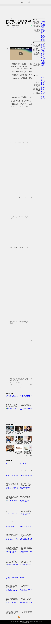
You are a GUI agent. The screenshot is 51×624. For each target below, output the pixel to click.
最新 (7, 5)
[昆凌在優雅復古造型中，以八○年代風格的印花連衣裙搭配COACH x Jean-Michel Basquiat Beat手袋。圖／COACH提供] (21, 208)
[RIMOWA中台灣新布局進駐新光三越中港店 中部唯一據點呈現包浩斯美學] (43, 97)
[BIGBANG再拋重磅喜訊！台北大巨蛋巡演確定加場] (26, 581)
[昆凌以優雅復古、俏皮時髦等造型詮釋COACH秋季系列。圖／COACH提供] (19, 35)
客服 (15, 621)
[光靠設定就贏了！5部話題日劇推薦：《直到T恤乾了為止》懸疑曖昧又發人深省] (26, 530)
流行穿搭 (16, 5)
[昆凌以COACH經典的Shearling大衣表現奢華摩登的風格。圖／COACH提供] (21, 233)
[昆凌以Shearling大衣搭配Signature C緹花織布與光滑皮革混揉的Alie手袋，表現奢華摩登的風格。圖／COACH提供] (21, 188)
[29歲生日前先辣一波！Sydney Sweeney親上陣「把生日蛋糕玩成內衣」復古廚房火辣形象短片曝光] (26, 504)
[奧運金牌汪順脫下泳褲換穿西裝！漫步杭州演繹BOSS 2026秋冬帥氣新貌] (43, 85)
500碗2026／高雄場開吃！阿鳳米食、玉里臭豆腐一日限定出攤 (25, 497)
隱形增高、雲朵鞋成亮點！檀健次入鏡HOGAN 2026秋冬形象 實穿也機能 (26, 405)
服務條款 (21, 621)
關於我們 (37, 621)
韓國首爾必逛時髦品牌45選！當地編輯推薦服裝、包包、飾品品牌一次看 (19, 442)
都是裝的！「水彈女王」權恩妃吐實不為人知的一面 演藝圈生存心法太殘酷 (12, 484)
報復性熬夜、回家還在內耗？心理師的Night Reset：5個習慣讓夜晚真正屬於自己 (12, 522)
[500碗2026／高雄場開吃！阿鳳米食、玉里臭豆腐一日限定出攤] (26, 491)
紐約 (10, 382)
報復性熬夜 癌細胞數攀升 (28, 432)
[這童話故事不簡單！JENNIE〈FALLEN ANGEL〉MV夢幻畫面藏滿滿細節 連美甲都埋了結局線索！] (26, 479)
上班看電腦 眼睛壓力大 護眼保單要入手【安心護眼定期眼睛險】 (28, 442)
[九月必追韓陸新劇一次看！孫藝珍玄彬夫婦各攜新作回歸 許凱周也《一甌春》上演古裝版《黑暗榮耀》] (12, 542)
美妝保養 (21, 5)
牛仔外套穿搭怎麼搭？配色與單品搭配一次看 (36, 93)
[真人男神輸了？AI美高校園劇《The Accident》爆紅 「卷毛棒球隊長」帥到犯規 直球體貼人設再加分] (26, 517)
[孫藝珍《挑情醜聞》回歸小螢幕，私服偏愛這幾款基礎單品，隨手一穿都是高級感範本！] (26, 412)
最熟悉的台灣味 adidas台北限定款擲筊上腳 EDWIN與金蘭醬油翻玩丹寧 (28, 452)
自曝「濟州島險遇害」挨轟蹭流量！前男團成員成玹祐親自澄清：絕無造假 (12, 510)
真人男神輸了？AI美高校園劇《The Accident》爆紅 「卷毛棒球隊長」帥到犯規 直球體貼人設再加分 (26, 522)
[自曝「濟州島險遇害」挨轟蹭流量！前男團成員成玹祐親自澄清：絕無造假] (12, 504)
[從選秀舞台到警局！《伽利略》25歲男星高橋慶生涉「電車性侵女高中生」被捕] (26, 542)
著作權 (24, 621)
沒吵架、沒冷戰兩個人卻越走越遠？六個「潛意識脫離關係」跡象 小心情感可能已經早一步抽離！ (12, 612)
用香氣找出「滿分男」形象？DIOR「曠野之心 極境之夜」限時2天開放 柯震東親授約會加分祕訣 (26, 561)
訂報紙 (34, 621)
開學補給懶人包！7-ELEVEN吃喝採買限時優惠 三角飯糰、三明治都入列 (26, 574)
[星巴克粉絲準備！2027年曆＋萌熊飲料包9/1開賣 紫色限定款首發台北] (26, 593)
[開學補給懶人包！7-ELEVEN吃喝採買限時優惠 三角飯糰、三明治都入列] (26, 568)
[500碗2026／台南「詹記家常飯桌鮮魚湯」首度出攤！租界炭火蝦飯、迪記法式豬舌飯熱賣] (12, 491)
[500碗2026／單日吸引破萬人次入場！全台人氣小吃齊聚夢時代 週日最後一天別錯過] (12, 466)
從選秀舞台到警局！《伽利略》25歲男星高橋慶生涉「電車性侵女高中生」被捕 (26, 548)
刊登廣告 (10, 621)
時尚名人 (11, 5)
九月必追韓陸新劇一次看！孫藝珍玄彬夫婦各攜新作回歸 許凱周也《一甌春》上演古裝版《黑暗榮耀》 (12, 548)
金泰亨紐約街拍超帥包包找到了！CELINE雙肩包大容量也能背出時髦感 (19, 432)
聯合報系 (31, 621)
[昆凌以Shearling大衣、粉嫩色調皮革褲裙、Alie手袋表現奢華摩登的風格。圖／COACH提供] (21, 124)
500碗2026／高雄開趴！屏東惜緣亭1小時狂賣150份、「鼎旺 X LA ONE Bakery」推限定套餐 (26, 471)
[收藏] (7, 54)
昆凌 (16, 382)
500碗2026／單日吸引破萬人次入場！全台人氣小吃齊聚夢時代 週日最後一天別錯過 (12, 471)
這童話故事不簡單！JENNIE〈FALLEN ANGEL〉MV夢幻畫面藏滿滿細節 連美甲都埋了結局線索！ (26, 484)
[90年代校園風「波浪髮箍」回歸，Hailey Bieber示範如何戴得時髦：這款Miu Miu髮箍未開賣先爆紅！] (12, 399)
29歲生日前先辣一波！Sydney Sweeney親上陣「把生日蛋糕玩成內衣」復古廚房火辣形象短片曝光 (25, 510)
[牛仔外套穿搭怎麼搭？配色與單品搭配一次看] (43, 93)
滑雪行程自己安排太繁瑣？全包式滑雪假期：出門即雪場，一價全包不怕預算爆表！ (10, 432)
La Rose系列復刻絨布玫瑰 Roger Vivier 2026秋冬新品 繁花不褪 (19, 452)
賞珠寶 (30, 5)
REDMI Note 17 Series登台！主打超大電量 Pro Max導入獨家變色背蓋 (12, 574)
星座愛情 (39, 5)
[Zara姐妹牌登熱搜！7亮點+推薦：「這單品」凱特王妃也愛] (12, 412)
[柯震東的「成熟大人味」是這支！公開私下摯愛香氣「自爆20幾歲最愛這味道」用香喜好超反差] (12, 581)
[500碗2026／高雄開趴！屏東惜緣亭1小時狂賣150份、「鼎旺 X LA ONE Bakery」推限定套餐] (26, 466)
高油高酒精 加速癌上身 (10, 451)
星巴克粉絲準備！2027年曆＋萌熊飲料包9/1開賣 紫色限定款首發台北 (26, 599)
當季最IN (14, 18)
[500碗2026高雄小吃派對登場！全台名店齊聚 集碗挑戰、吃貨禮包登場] (26, 606)
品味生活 (34, 5)
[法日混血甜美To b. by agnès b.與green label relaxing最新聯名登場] (43, 89)
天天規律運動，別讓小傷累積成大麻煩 (10, 442)
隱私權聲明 (27, 621)
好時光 (26, 5)
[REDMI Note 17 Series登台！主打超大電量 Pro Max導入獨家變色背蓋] (12, 568)
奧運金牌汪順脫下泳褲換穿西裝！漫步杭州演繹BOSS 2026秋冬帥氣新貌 (36, 86)
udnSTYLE (7, 18)
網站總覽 (40, 621)
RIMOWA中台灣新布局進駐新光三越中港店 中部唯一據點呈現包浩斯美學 (36, 97)
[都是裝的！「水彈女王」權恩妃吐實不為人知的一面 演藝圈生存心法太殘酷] (12, 479)
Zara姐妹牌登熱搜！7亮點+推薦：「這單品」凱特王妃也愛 (12, 417)
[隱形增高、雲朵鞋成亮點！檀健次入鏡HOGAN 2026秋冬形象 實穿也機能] (26, 399)
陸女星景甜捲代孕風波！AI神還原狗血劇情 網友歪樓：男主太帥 (12, 535)
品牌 (13, 382)
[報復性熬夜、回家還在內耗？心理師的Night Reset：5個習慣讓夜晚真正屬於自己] (12, 517)
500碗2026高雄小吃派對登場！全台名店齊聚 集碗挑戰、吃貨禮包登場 (26, 612)
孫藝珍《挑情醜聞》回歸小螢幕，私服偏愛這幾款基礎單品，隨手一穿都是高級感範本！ (26, 418)
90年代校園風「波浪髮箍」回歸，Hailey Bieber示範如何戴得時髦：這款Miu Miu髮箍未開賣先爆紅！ (12, 405)
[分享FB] (7, 48)
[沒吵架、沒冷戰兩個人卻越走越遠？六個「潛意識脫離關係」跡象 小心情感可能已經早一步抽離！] (12, 606)
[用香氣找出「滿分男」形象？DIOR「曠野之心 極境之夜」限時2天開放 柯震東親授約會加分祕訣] (26, 555)
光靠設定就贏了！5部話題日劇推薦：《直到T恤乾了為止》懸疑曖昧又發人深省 (25, 535)
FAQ (13, 621)
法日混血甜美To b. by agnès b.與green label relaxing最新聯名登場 (36, 89)
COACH (19, 382)
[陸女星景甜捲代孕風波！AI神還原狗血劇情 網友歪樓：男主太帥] (12, 530)
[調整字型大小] (7, 57)
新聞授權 (18, 621)
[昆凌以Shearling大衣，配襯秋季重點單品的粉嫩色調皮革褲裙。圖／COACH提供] (21, 161)
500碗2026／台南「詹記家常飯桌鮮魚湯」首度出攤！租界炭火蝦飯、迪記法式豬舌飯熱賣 (12, 497)
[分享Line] (7, 51)
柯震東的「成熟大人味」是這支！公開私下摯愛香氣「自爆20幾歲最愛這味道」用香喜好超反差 (12, 586)
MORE (43, 20)
